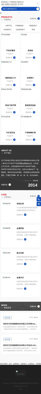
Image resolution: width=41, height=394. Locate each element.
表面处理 (20, 204)
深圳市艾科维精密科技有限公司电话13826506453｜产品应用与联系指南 (20, 345)
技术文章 (7, 318)
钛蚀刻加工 (8, 29)
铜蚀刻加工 (33, 25)
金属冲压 (20, 278)
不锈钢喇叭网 (30, 133)
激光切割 (20, 253)
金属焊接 (20, 228)
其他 (33, 29)
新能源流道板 (30, 105)
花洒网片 (30, 78)
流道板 (30, 50)
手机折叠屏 (10, 50)
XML (20, 389)
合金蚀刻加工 (20, 29)
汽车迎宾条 (10, 133)
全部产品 (8, 25)
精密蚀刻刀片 (10, 78)
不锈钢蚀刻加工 (20, 25)
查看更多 (33, 18)
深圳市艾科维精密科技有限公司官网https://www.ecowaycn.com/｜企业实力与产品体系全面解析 (20, 324)
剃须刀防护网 (10, 105)
